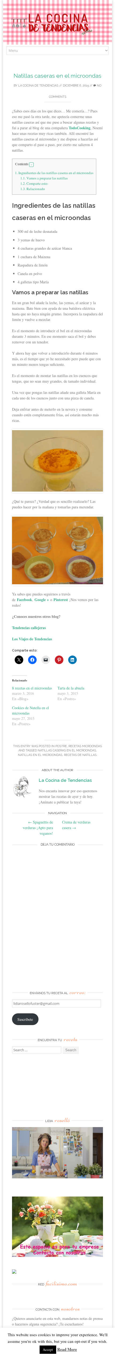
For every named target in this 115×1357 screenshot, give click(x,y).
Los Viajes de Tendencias (32, 639)
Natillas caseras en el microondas (57, 75)
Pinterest (60, 599)
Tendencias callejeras (29, 627)
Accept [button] (48, 1349)
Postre (61, 746)
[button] (31, 164)
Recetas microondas (85, 746)
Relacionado (32, 188)
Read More (67, 1349)
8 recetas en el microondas (32, 688)
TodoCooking (79, 128)
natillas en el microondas (40, 755)
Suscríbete (25, 1019)
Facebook (24, 599)
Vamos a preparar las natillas (44, 178)
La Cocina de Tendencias (38, 85)
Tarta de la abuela (70, 688)
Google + (41, 599)
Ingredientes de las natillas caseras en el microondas (54, 172)
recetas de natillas (80, 755)
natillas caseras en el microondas (67, 750)
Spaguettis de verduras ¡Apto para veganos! (38, 827)
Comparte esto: (34, 183)
